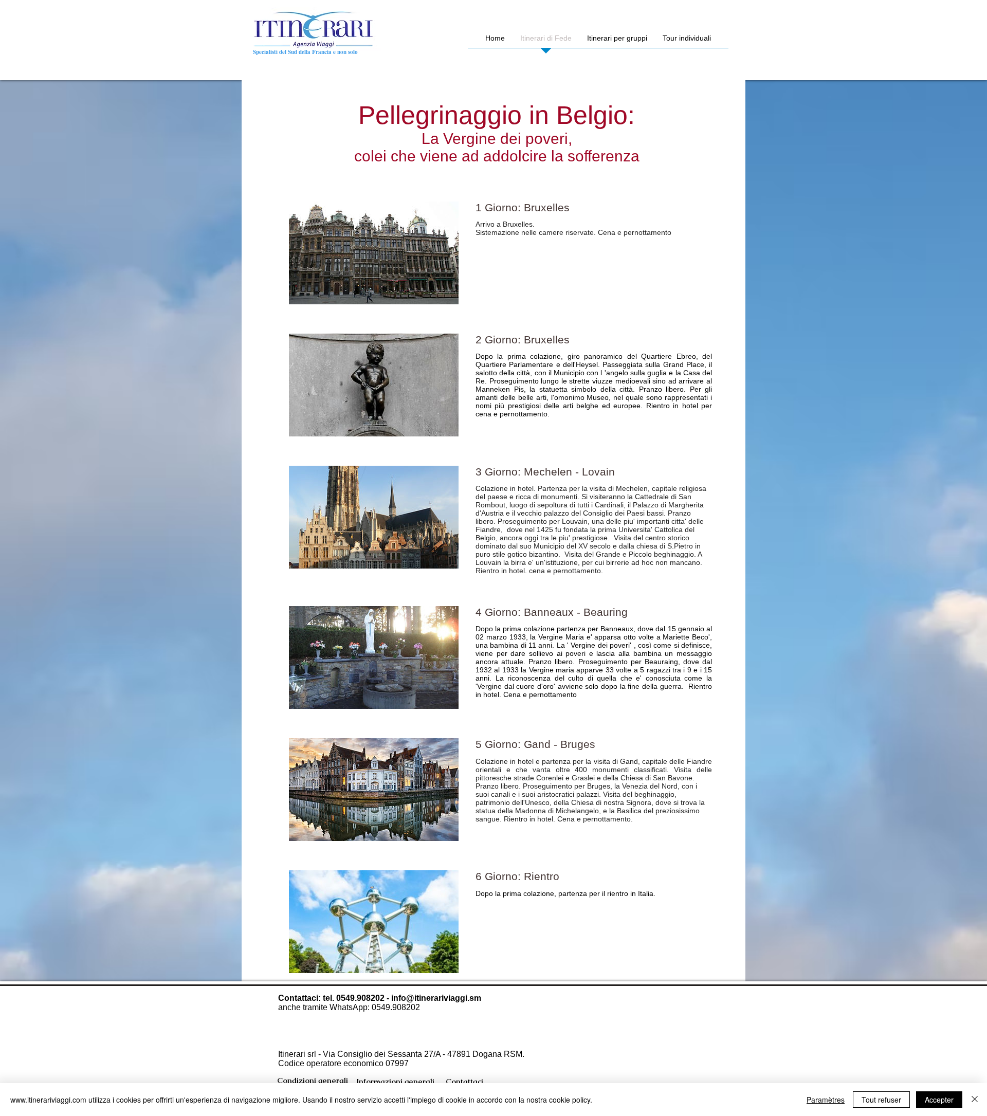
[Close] (974, 1099)
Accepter (939, 1099)
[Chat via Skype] (609, 1076)
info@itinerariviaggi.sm (436, 998)
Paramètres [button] (826, 1099)
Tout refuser (881, 1099)
